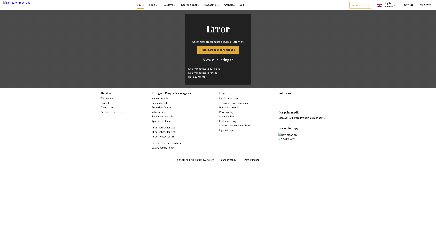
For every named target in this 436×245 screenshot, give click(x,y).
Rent (152, 5)
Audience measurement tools (235, 125)
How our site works (229, 107)
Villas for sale (158, 112)
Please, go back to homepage (218, 50)
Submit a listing (360, 5)
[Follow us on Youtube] (307, 100)
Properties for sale (162, 107)
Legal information (228, 98)
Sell (241, 5)
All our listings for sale (163, 127)
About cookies (227, 116)
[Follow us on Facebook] (294, 100)
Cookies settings (228, 121)
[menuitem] (141, 5)
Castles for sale (160, 103)
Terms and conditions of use (234, 103)
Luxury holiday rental (163, 148)
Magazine (210, 5)
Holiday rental (196, 77)
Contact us (106, 103)
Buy (139, 5)
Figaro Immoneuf (251, 160)
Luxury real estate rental (202, 73)
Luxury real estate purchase (204, 69)
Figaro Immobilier (228, 160)
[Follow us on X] (300, 100)
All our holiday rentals (163, 136)
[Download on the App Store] (289, 137)
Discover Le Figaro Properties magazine (301, 118)
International (189, 5)
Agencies (229, 5)
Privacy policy (226, 112)
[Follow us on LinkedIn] (280, 100)
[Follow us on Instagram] (287, 100)
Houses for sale (160, 98)
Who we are (106, 98)
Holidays (167, 5)
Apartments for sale (162, 121)
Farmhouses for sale (162, 116)
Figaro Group (226, 130)
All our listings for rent (163, 132)
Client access (107, 107)
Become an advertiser (112, 112)
